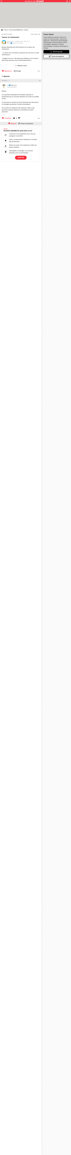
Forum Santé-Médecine (16, 30)
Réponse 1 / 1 (6, 80)
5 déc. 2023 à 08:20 (18, 43)
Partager (18, 71)
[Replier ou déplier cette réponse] (39, 80)
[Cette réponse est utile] (14, 118)
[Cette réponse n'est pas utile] (19, 118)
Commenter (7, 118)
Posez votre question (26, 123)
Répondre (13, 123)
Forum (6, 30)
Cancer (26, 30)
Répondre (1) (8, 71)
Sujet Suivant (34, 34)
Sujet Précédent (7, 34)
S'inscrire (21, 157)
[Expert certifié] (11, 43)
